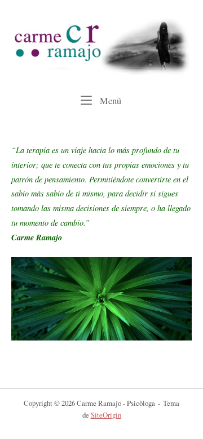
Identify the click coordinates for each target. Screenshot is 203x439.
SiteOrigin (106, 415)
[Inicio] (101, 44)
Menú (109, 100)
